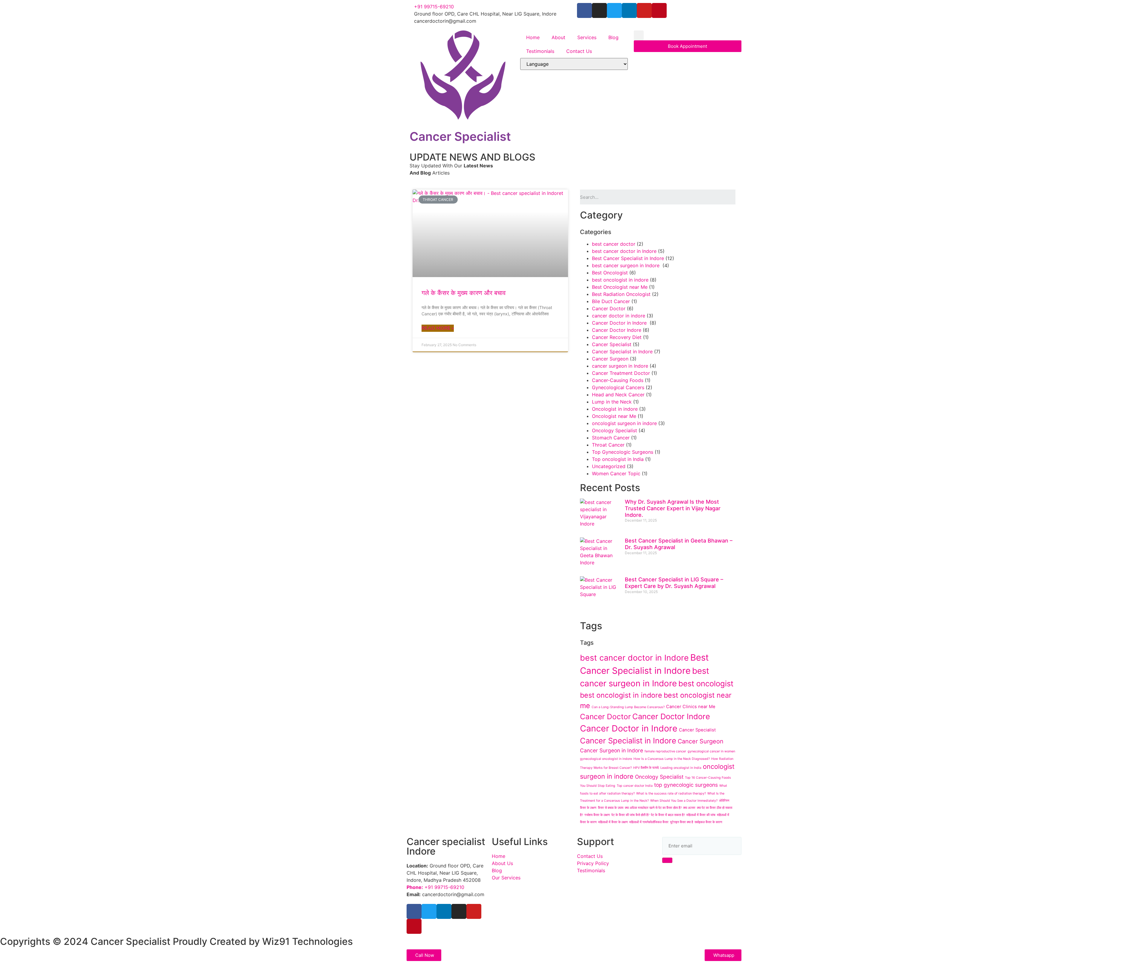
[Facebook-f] (584, 10)
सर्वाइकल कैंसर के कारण (708, 822)
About (558, 37)
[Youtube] (644, 10)
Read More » (438, 328)
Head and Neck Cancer (618, 395)
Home (533, 37)
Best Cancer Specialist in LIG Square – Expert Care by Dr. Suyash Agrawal (674, 582)
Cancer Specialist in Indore (622, 352)
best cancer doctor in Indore (624, 251)
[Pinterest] (659, 10)
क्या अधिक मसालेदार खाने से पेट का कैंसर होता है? (653, 808)
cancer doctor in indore (618, 316)
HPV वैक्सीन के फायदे (646, 768)
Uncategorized (608, 466)
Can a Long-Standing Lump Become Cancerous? (628, 707)
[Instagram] (599, 10)
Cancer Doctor (608, 308)
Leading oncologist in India (680, 768)
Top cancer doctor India (635, 786)
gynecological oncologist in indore (606, 759)
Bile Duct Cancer (611, 301)
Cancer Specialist (611, 344)
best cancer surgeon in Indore (626, 265)
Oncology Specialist (614, 430)
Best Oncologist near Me (620, 287)
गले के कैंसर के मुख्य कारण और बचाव (464, 293)
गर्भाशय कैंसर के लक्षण (597, 815)
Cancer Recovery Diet (617, 337)
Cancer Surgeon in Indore (611, 750)
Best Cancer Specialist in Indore (628, 258)
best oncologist (705, 683)
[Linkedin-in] (629, 10)
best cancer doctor (613, 244)
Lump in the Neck (612, 402)
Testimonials (540, 51)
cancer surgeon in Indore (620, 366)
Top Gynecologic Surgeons (622, 452)
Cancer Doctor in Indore (620, 323)
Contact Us (579, 51)
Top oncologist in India (618, 459)
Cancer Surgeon (610, 359)
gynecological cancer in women (711, 751)
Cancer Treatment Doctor (621, 373)
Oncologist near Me (614, 416)
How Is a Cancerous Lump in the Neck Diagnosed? (671, 759)
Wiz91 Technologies (307, 941)
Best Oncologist (610, 273)
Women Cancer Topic (616, 473)
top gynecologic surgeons (686, 785)
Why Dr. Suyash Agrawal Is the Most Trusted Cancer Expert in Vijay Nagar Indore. (672, 508)
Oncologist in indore (615, 409)
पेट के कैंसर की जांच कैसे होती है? (630, 815)
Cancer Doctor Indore (616, 330)
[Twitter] (614, 10)
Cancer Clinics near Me (690, 706)
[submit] (667, 860)
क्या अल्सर (689, 808)
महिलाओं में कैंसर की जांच (700, 815)
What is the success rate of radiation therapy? (671, 793)
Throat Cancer (608, 445)
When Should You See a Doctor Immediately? (684, 801)
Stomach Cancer (611, 438)
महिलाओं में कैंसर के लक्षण (613, 822)
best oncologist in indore (620, 280)
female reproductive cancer (665, 751)
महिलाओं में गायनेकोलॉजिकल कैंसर (648, 822)
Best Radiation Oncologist (621, 294)
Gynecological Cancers (618, 387)
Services (586, 37)
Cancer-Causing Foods (617, 380)
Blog (613, 37)
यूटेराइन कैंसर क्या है (681, 822)
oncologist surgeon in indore (624, 423)
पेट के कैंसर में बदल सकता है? (668, 815)
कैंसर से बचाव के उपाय (610, 808)
